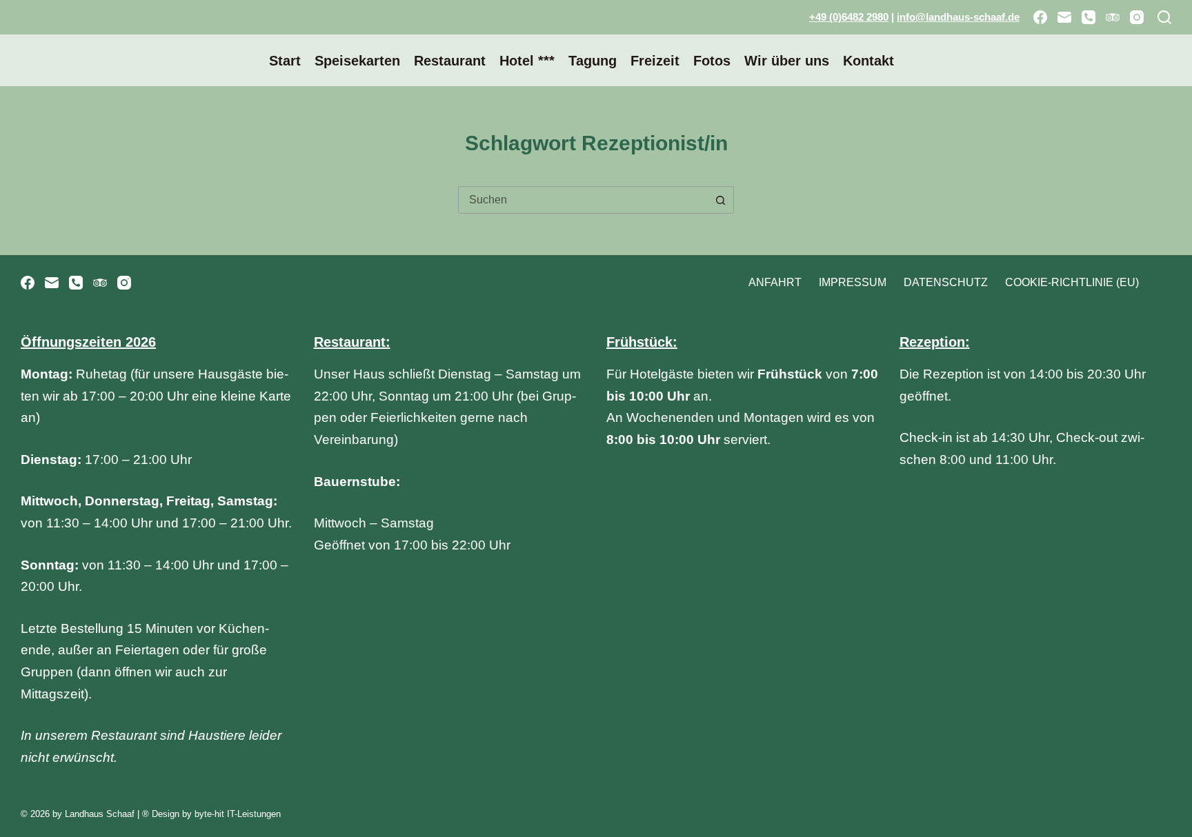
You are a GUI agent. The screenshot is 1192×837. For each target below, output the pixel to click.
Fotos (712, 60)
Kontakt (868, 60)
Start (285, 60)
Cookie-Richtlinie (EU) (1072, 282)
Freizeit (654, 60)
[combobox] (583, 200)
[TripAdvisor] (1113, 17)
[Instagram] (1137, 17)
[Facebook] (1040, 17)
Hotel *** (527, 60)
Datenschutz (946, 282)
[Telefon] (1088, 17)
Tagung (592, 60)
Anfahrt (775, 282)
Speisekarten (357, 60)
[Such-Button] (720, 200)
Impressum (852, 282)
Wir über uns (786, 60)
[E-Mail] (1064, 17)
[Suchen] (1164, 17)
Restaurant (450, 60)
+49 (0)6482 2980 (848, 17)
